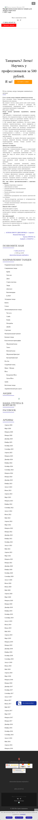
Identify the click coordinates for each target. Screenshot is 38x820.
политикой (22, 814)
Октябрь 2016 (9, 731)
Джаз (8, 278)
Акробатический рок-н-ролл (13, 388)
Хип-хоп (9, 275)
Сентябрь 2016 (9, 734)
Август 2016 (8, 738)
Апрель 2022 (8, 521)
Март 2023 (8, 497)
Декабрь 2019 (9, 607)
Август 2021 (8, 545)
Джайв (8, 327)
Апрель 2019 (8, 635)
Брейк (8, 271)
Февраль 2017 (9, 717)
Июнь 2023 (8, 490)
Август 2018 (8, 662)
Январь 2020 (8, 604)
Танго (8, 347)
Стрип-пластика (11, 282)
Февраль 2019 (9, 642)
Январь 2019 (8, 645)
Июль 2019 (8, 624)
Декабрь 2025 (9, 439)
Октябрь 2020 (9, 573)
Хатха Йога (9, 378)
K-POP (8, 296)
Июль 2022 (8, 514)
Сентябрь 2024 (9, 470)
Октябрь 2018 (9, 655)
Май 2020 (7, 590)
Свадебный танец (10, 364)
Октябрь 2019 (9, 614)
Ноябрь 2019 (8, 611)
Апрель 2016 (8, 745)
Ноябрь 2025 (8, 442)
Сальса (7, 306)
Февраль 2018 (9, 679)
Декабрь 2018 (9, 648)
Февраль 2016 (9, 748)
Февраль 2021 (9, 559)
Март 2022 (8, 525)
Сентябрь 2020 (9, 576)
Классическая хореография (13, 340)
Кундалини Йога (11, 375)
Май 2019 (7, 631)
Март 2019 (8, 638)
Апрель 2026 (8, 425)
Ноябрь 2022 (8, 504)
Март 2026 (8, 428)
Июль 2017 (8, 700)
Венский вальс (10, 351)
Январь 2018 (8, 683)
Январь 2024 (8, 476)
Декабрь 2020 (9, 566)
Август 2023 (8, 487)
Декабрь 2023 (9, 480)
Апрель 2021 (8, 552)
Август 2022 (8, 511)
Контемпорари (10, 292)
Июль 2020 (8, 583)
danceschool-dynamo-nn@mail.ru (19, 255)
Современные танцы (11, 268)
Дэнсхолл (9, 289)
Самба (8, 316)
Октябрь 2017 (9, 690)
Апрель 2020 (8, 593)
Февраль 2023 (9, 500)
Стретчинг (8, 330)
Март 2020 (8, 597)
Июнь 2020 (8, 586)
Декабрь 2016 (9, 724)
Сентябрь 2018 (9, 659)
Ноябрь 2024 (8, 463)
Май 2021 (7, 549)
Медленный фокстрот (13, 354)
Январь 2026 (8, 435)
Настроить (19, 817)
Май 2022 (7, 518)
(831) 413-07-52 (19, 789)
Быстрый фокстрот (12, 357)
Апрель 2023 (8, 494)
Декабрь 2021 (9, 535)
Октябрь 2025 (9, 445)
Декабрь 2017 (9, 686)
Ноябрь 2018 (8, 652)
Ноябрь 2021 (8, 538)
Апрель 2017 (8, 710)
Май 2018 (7, 669)
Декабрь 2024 (9, 459)
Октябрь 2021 (9, 542)
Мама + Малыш (9, 368)
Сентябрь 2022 (9, 507)
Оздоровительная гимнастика (14, 265)
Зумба (6, 382)
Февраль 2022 (9, 528)
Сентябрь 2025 (9, 449)
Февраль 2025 (9, 456)
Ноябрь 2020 (8, 569)
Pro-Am (7, 361)
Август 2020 (8, 580)
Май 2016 (7, 741)
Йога (6, 371)
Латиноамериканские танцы (13, 309)
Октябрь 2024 (9, 466)
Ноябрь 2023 (8, 483)
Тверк (8, 285)
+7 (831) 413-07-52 (9, 22)
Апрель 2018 (8, 672)
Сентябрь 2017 (9, 693)
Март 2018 (8, 676)
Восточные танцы (10, 385)
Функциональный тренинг (13, 333)
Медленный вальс (11, 344)
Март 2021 (8, 556)
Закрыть (29, 817)
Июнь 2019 (8, 628)
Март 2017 (8, 714)
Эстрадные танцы (10, 299)
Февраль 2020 (9, 600)
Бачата (6, 302)
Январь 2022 (8, 531)
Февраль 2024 (9, 473)
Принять (9, 817)
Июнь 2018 (8, 666)
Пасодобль (9, 323)
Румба (8, 320)
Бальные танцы (9, 337)
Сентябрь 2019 (9, 617)
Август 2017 (8, 697)
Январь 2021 (8, 562)
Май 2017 (7, 707)
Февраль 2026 (9, 432)
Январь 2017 (8, 721)
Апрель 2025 (8, 452)
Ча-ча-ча (8, 313)
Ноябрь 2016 (8, 728)
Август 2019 (8, 621)
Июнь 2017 (8, 703)
